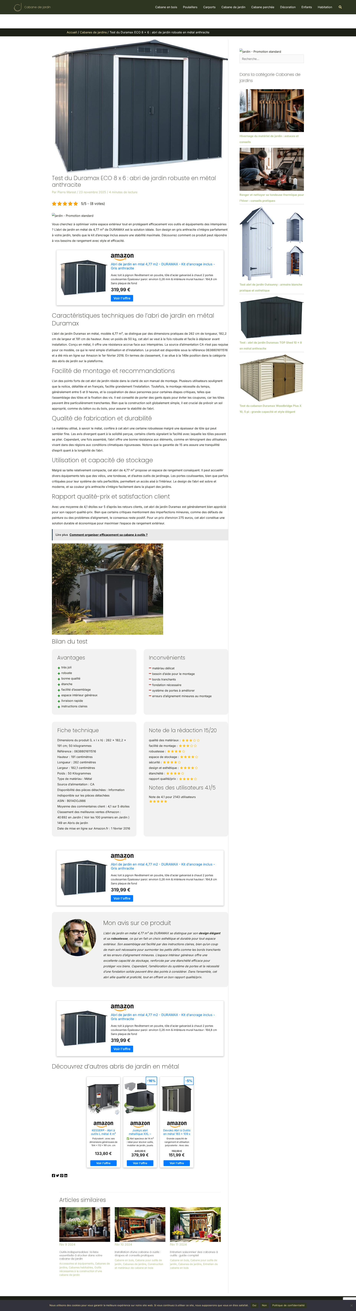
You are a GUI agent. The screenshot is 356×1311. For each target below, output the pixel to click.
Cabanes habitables (81, 1267)
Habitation (325, 7)
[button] (340, 7)
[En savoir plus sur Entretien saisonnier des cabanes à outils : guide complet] (195, 1224)
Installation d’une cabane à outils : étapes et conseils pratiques (137, 1253)
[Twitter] (57, 1176)
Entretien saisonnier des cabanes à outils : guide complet (194, 1253)
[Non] (351, 1305)
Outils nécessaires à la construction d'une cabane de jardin (80, 1271)
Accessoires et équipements (76, 1263)
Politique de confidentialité (288, 1305)
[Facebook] (53, 1176)
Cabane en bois (166, 7)
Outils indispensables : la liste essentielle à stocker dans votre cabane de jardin (80, 1255)
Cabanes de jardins (134, 1264)
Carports (209, 7)
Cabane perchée (262, 7)
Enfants (306, 7)
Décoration (288, 7)
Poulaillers (190, 7)
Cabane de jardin (37, 7)
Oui (254, 1305)
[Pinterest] (61, 1176)
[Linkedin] (65, 1176)
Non (264, 1305)
